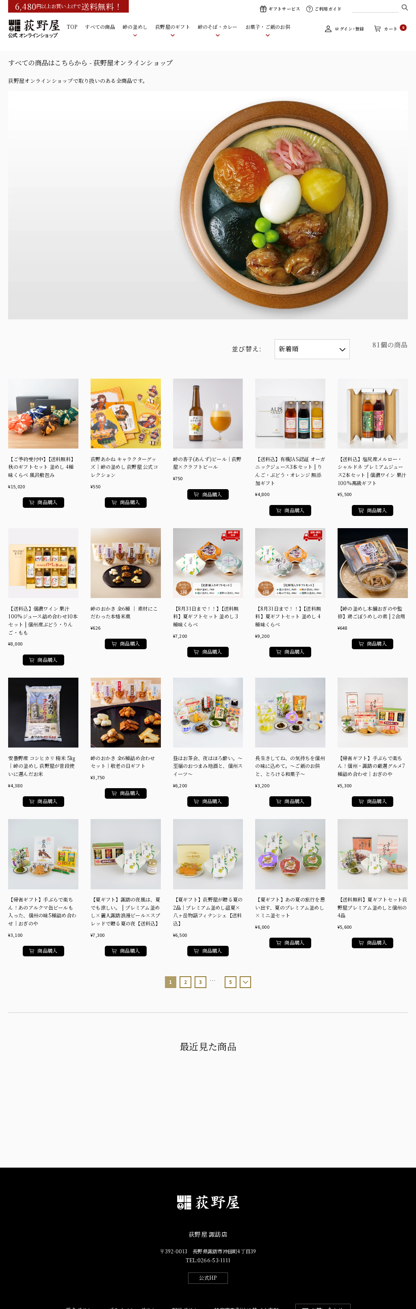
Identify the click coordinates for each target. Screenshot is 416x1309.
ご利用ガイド (328, 9)
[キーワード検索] (405, 7)
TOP (72, 26)
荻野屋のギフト (172, 26)
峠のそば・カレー (218, 26)
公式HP (208, 1277)
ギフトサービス (284, 9)
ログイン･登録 (349, 29)
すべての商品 (100, 26)
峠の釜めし (135, 26)
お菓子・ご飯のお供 (267, 26)
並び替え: (247, 348)
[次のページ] (245, 982)
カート (394, 28)
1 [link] (170, 982)
